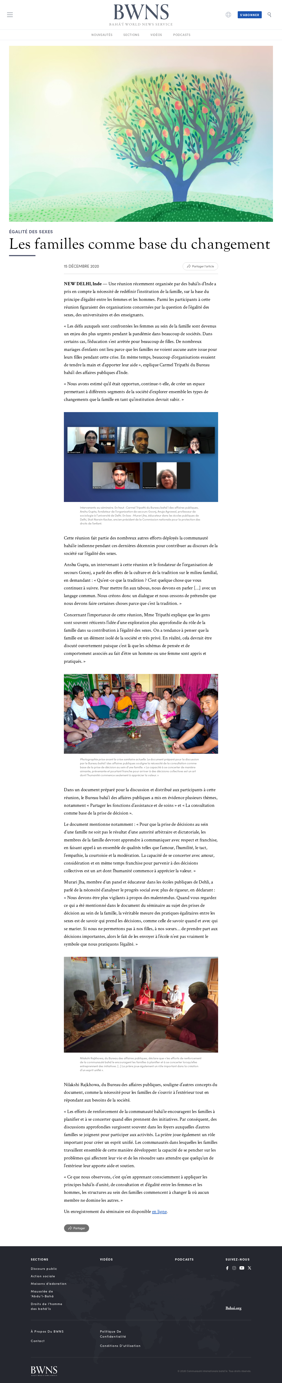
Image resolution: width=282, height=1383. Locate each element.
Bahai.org (233, 1308)
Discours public (44, 1268)
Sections (131, 35)
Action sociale (43, 1276)
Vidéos (156, 35)
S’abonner (249, 15)
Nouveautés (101, 35)
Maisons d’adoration (49, 1283)
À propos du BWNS (47, 1331)
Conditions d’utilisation (120, 1346)
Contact (38, 1341)
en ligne (159, 1211)
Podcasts (182, 35)
